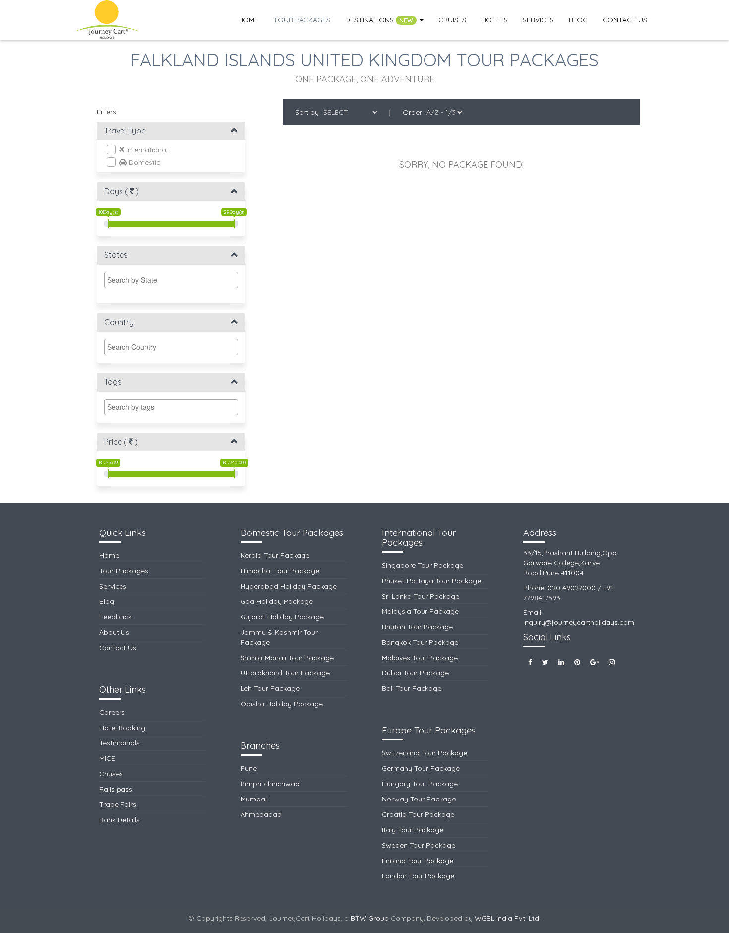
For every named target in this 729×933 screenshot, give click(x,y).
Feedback (115, 616)
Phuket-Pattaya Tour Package (431, 580)
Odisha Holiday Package (282, 703)
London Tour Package (418, 875)
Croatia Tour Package (418, 814)
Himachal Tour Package (280, 570)
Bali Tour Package (411, 688)
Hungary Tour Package (420, 783)
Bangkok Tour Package (420, 642)
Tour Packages (301, 19)
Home (248, 19)
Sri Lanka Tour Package (420, 596)
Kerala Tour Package (275, 555)
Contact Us (625, 19)
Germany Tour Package (421, 768)
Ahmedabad (261, 814)
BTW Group (370, 918)
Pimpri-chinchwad (270, 783)
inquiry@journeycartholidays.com (578, 622)
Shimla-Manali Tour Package (287, 657)
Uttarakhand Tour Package (285, 672)
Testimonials (119, 742)
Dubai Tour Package (415, 672)
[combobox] (171, 280)
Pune (249, 768)
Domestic (143, 162)
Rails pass (115, 789)
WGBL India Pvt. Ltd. (508, 918)
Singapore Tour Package (422, 565)
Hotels (494, 19)
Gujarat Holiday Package (282, 616)
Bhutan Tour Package (417, 626)
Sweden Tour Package (418, 845)
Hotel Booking (122, 727)
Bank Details (119, 819)
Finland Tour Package (417, 860)
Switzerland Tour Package (424, 752)
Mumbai (254, 799)
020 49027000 (571, 587)
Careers (112, 712)
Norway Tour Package (419, 799)
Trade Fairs (117, 804)
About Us (114, 632)
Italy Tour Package (412, 829)
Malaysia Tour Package (420, 611)
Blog (578, 19)
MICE (107, 758)
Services (538, 19)
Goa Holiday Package (277, 601)
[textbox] (173, 280)
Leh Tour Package (270, 688)
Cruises (452, 19)
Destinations (379, 19)
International (146, 149)
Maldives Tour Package (420, 657)
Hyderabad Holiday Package (289, 586)
